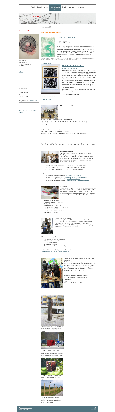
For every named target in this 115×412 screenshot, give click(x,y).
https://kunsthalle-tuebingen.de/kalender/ (78, 180)
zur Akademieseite (46, 63)
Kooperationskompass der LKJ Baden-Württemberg (55, 251)
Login (95, 408)
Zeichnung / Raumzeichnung (66, 37)
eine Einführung (69, 68)
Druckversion (23, 408)
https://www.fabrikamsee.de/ (73, 175)
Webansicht (93, 409)
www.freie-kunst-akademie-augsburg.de (77, 177)
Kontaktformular (33, 100)
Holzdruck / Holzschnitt (73, 65)
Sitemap (30, 408)
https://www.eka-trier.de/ (73, 179)
